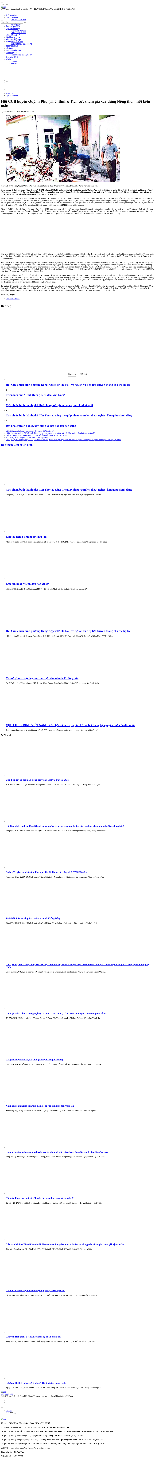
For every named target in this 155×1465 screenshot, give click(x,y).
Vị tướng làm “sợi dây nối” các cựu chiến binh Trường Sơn (42, 678)
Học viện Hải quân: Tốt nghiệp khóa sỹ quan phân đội (33, 1336)
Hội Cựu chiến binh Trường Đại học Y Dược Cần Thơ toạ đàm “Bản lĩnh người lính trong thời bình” (56, 1013)
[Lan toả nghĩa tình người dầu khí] (24, 532)
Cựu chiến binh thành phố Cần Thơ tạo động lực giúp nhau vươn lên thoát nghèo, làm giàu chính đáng (69, 415)
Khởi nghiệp (15, 40)
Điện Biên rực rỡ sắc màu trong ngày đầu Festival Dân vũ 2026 (30, 431)
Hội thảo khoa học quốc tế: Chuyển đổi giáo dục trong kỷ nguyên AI (40, 1198)
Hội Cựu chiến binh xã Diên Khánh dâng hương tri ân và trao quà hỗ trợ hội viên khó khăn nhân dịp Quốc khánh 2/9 (51, 433)
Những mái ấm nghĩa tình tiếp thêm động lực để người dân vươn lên (40, 1106)
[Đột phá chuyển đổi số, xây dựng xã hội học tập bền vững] (24, 1055)
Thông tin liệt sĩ (12, 57)
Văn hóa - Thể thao (13, 50)
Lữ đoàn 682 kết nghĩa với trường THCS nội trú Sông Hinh (36, 1383)
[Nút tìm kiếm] (25, 22)
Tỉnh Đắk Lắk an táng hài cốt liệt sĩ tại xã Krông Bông (27, 437)
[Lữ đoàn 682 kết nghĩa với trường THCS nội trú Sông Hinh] (24, 1378)
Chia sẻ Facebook (12, 299)
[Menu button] (2, 2)
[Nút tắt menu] (2, 20)
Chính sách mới (17, 42)
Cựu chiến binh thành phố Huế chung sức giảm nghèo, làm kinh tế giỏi (49, 405)
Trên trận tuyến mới (18, 20)
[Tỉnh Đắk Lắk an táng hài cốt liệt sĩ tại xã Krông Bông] (24, 914)
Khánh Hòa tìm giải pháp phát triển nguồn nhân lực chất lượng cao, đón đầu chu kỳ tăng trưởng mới (57, 1152)
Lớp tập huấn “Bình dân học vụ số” (28, 583)
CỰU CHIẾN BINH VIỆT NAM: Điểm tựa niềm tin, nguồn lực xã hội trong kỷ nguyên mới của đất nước (70, 725)
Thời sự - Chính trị (13, 15)
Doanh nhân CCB (13, 37)
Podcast (14, 52)
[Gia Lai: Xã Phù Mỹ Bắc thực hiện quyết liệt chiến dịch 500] (24, 1286)
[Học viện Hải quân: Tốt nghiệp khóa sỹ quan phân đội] (24, 1332)
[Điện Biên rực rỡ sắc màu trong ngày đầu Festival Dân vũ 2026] (24, 775)
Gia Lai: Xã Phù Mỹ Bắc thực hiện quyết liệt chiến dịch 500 (35, 1290)
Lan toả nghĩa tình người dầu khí (26, 536)
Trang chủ (10, 93)
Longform (14, 61)
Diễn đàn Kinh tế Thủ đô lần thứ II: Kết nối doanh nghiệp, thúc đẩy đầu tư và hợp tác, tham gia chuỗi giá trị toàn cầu (65, 1244)
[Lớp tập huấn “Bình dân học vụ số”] (24, 579)
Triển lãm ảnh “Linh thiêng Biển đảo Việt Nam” (36, 394)
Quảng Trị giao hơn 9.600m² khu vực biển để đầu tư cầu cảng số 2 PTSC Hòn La (37, 435)
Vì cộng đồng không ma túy (21, 55)
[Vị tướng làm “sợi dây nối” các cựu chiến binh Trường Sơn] (24, 673)
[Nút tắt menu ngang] (15, 1413)
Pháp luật (9, 53)
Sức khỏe (9, 48)
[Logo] (3, 7)
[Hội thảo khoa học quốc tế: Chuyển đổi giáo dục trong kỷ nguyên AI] (24, 1193)
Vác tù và (14, 33)
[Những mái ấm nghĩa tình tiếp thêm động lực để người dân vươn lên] (24, 1101)
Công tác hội (15, 24)
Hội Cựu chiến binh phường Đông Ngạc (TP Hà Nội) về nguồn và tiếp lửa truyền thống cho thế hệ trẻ (68, 384)
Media (8, 59)
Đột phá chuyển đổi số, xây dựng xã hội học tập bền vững (41, 425)
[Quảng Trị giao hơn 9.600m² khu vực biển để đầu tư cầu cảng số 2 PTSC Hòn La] (24, 867)
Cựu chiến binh (12, 17)
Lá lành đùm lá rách (18, 33)
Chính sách (10, 35)
